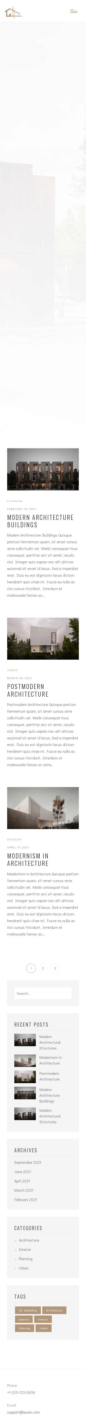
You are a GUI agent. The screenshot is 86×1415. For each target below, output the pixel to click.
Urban (12, 670)
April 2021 (22, 1180)
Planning (15, 501)
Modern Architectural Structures (49, 1042)
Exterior (24, 1319)
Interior (14, 839)
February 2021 (25, 1199)
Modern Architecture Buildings (40, 520)
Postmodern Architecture (28, 690)
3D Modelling (28, 1310)
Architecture (29, 1240)
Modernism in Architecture (28, 859)
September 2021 (27, 1162)
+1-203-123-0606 (21, 1392)
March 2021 (23, 1190)
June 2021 (22, 1171)
